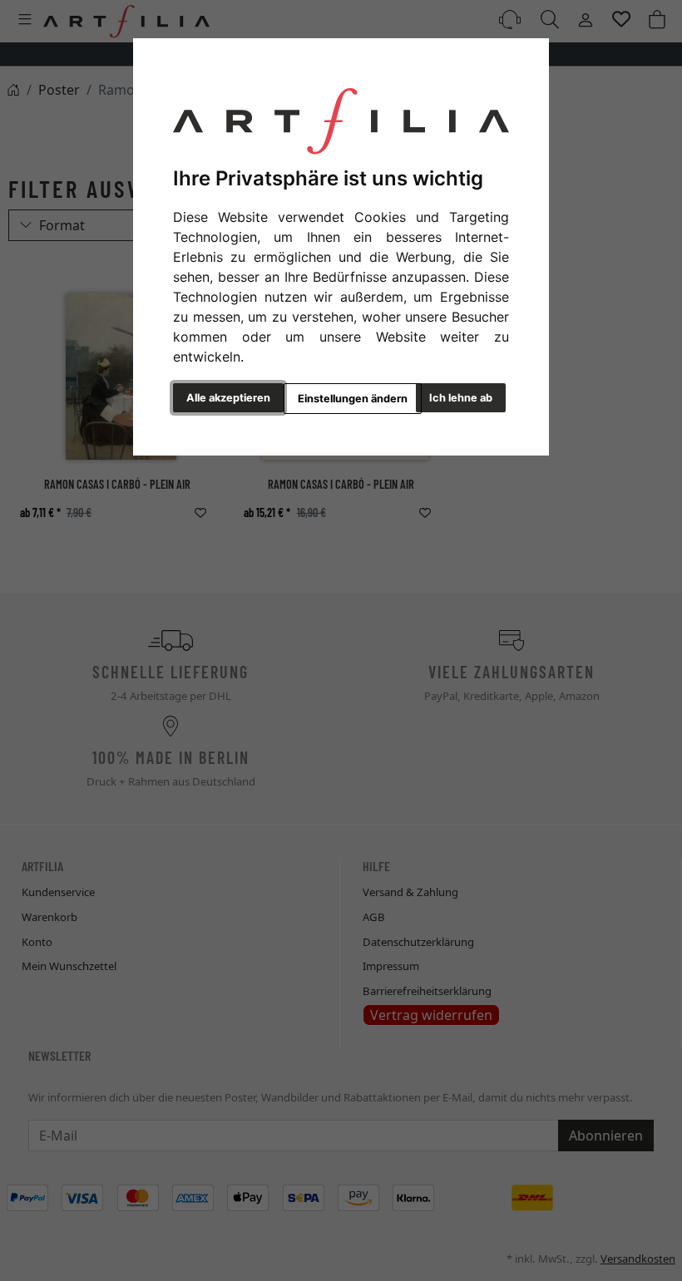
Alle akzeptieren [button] (228, 398)
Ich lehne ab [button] (460, 398)
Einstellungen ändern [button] (353, 398)
